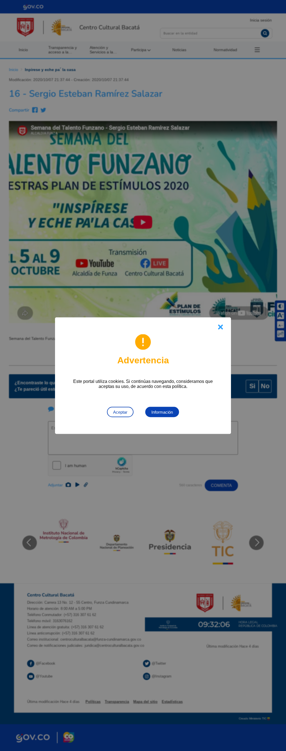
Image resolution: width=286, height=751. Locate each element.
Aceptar (120, 411)
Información (162, 411)
